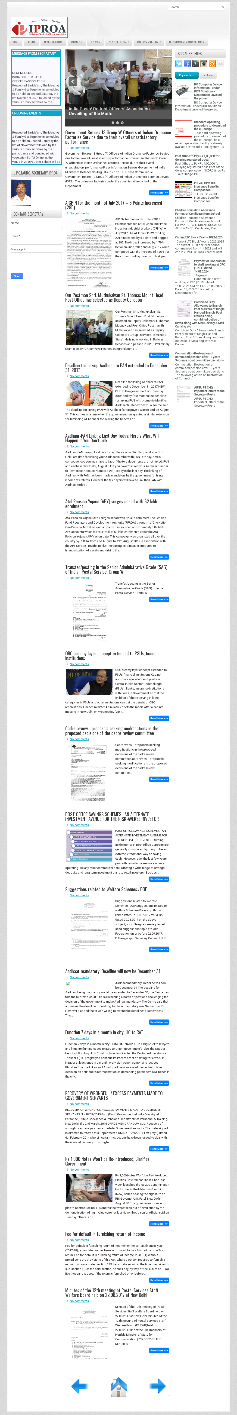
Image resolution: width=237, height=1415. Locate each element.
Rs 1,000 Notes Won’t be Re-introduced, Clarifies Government (107, 1161)
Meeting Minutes (149, 41)
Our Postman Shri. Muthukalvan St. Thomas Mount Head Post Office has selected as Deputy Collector (114, 297)
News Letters (119, 41)
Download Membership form (186, 42)
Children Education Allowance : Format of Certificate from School (197, 211)
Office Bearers (53, 42)
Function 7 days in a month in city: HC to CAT (104, 1032)
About (31, 42)
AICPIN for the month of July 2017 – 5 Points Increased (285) (113, 205)
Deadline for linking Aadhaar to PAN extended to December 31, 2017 (116, 367)
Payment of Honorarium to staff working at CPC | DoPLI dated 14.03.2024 (210, 266)
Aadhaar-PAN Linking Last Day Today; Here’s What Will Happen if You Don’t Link (112, 438)
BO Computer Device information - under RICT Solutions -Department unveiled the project (208, 91)
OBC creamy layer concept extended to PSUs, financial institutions (112, 655)
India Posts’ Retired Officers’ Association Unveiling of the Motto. (109, 111)
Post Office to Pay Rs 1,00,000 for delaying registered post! (197, 157)
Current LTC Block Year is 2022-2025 (198, 237)
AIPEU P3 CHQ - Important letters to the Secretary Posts (209, 391)
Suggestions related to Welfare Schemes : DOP (106, 889)
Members (76, 42)
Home (15, 42)
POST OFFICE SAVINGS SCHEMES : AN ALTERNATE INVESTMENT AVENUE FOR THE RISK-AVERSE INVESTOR (112, 816)
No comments (79, 147)
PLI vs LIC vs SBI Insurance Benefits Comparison (206, 186)
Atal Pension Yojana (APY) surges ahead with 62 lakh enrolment (111, 503)
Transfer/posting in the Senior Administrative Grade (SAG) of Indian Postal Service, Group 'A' (116, 569)
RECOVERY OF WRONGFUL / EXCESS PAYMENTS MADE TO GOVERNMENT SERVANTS (114, 1095)
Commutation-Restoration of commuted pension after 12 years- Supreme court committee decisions (199, 357)
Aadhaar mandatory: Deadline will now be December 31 (112, 971)
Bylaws (95, 42)
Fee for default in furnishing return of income (105, 1233)
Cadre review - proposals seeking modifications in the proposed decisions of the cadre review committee (111, 730)
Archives (208, 75)
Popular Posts (187, 75)
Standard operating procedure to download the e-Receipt (210, 125)
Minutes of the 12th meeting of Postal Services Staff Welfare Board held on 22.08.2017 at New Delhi (111, 1292)
